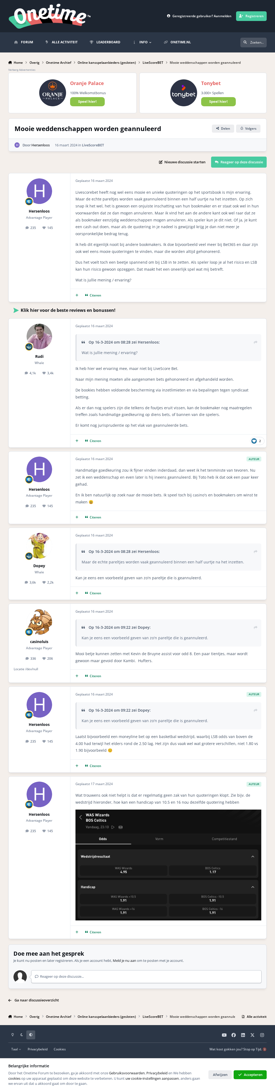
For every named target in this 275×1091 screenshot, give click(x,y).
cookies (14, 1078)
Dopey (39, 565)
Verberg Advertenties (21, 70)
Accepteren (253, 1074)
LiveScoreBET (93, 145)
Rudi (39, 356)
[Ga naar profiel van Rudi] (39, 336)
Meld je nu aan (124, 960)
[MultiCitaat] (77, 295)
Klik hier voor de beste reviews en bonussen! (68, 310)
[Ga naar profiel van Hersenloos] (17, 145)
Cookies (60, 1049)
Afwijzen (220, 1074)
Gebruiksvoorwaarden (127, 1073)
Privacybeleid (38, 1049)
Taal (15, 1049)
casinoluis (39, 641)
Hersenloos (40, 145)
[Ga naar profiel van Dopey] (39, 546)
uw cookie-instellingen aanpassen (152, 1078)
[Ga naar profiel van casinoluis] (39, 622)
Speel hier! (87, 101)
